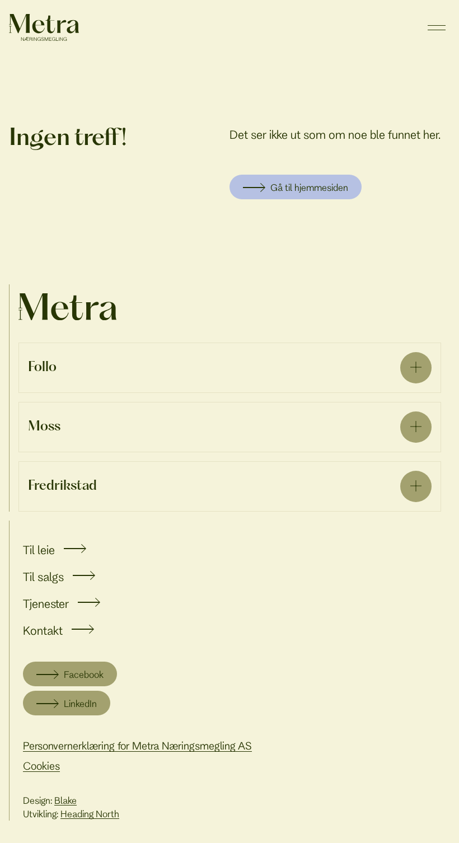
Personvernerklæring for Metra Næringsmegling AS (137, 745)
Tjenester (46, 603)
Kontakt (43, 630)
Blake (65, 800)
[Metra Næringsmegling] (67, 306)
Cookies (41, 766)
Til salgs (43, 576)
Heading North (89, 813)
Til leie (39, 549)
